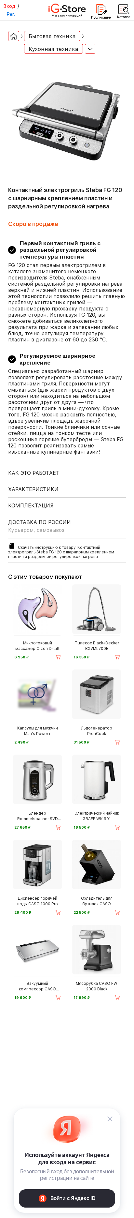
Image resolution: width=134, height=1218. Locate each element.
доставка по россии (39, 526)
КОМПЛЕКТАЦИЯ (31, 506)
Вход (9, 6)
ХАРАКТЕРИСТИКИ (33, 489)
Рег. (11, 14)
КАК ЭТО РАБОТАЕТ (34, 473)
